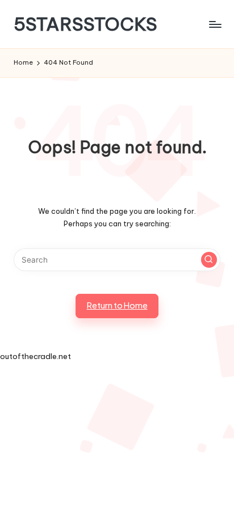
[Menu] (214, 24)
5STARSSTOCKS (85, 24)
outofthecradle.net (35, 356)
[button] (209, 260)
